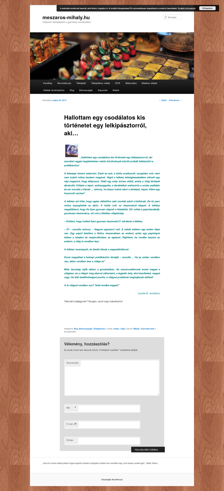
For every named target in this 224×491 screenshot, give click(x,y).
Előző (163, 100)
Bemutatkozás (64, 83)
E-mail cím (71, 424)
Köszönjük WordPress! (112, 479)
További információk (186, 8)
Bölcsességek (86, 90)
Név (71, 407)
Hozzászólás (72, 362)
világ (122, 328)
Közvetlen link (148, 328)
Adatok (115, 90)
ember (116, 328)
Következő (175, 100)
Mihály (136, 328)
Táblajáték (81, 83)
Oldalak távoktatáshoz (54, 90)
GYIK (117, 83)
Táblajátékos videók (100, 83)
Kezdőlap (47, 83)
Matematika (131, 83)
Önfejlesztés (99, 328)
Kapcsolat (102, 90)
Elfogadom (208, 8)
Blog (72, 90)
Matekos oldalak (149, 83)
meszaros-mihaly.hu (66, 17)
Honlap (69, 439)
